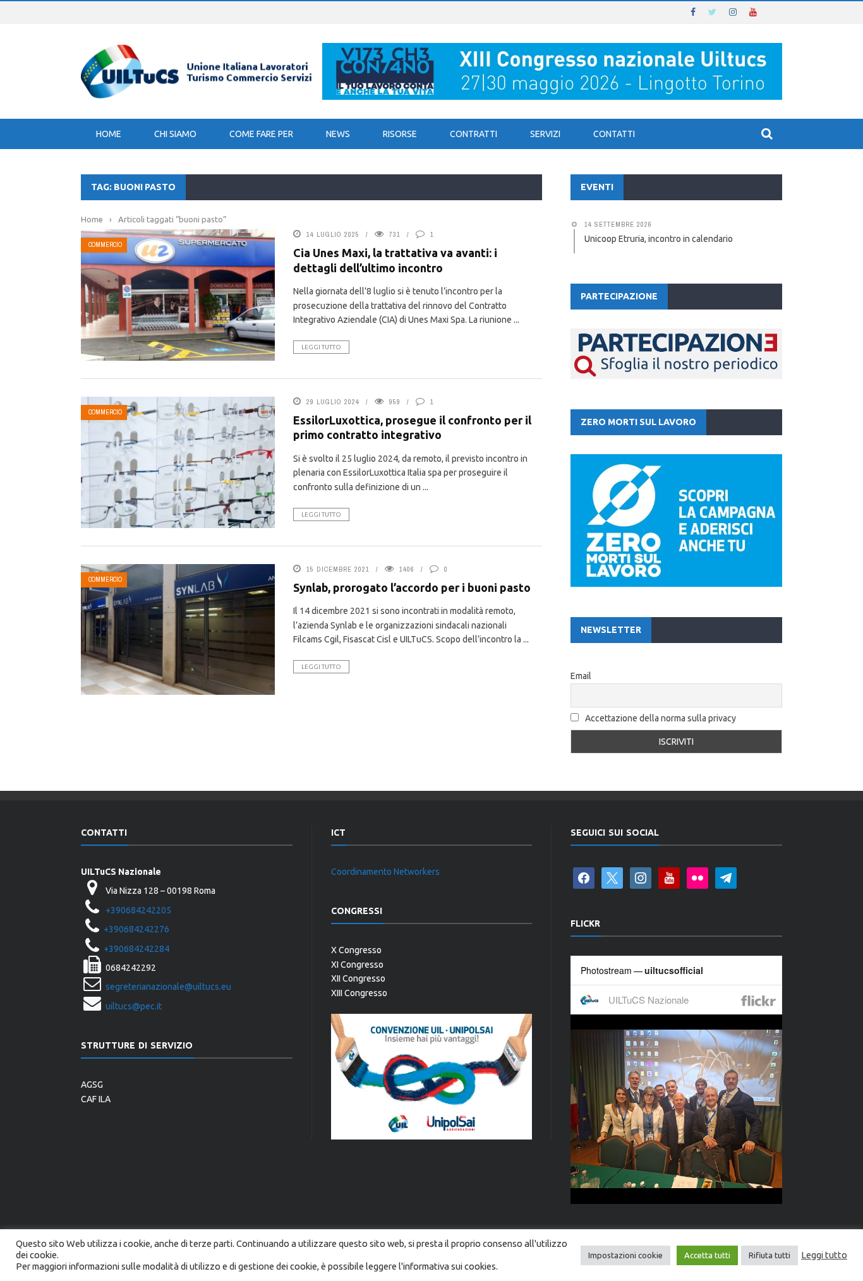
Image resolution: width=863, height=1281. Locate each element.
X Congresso (356, 950)
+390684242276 (136, 929)
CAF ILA (96, 1099)
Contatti (614, 134)
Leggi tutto (321, 347)
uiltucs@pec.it (134, 1006)
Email (580, 676)
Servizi (545, 134)
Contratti (473, 134)
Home (108, 134)
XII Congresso (358, 978)
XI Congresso (357, 964)
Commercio (105, 245)
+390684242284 (136, 949)
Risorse (400, 134)
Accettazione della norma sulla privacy (660, 718)
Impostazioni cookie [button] (625, 1255)
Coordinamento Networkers (385, 872)
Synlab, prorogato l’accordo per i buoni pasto (412, 587)
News (338, 134)
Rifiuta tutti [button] (769, 1255)
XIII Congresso (359, 993)
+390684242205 (138, 910)
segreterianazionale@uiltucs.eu (168, 987)
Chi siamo (175, 134)
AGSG (92, 1085)
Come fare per (261, 134)
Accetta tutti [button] (707, 1255)
